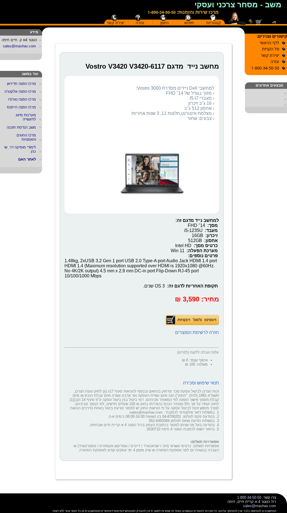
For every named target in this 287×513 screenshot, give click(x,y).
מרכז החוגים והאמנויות (26, 137)
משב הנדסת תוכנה (21, 127)
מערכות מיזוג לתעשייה (26, 117)
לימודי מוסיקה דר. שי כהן (20, 149)
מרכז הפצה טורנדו (22, 99)
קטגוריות (213, 22)
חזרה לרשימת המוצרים (197, 332)
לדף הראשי (269, 42)
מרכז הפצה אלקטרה (20, 91)
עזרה (140, 22)
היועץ (164, 22)
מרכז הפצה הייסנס (21, 107)
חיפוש (189, 22)
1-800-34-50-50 (162, 12)
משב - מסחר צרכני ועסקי (238, 5)
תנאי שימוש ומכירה (201, 382)
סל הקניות (270, 49)
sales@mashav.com (19, 46)
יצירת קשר (115, 22)
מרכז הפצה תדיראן (21, 84)
